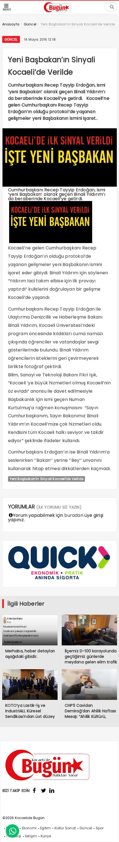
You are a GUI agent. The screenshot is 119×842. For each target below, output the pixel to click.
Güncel (11, 39)
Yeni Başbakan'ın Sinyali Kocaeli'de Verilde (47, 478)
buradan (73, 515)
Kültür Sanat (65, 828)
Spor (100, 828)
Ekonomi (29, 828)
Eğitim (45, 828)
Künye (46, 836)
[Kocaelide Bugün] (59, 13)
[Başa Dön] (109, 832)
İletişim (31, 836)
